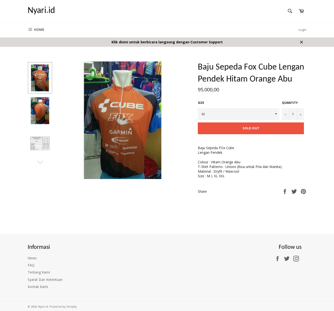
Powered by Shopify (63, 306)
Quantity (290, 103)
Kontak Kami (38, 286)
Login (302, 29)
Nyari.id (41, 10)
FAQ (31, 265)
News (32, 258)
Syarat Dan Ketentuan (45, 279)
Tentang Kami (39, 272)
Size (201, 103)
